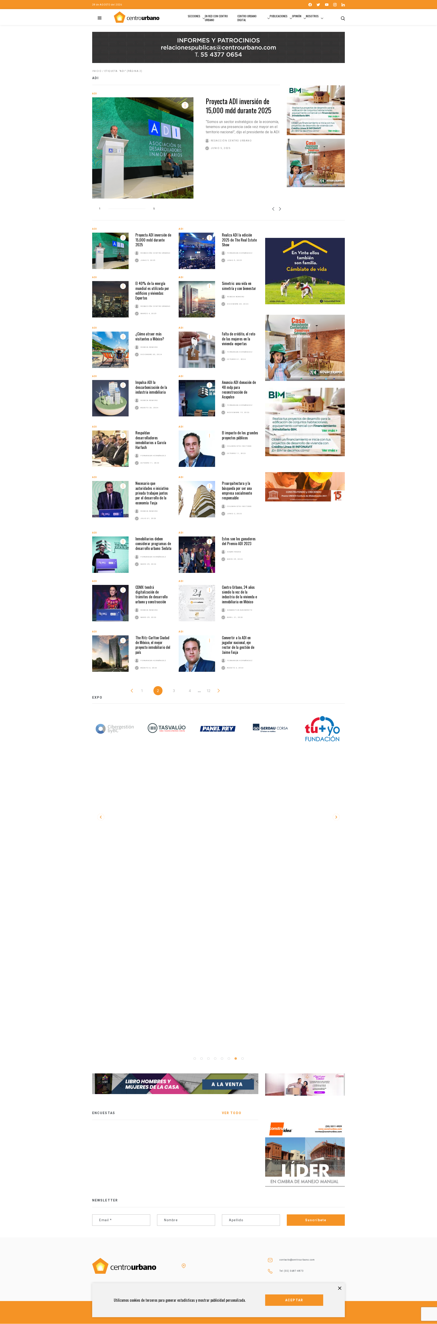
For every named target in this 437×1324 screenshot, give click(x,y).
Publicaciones (278, 16)
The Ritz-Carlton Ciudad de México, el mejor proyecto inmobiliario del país (152, 645)
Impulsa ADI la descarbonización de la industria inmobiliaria (151, 387)
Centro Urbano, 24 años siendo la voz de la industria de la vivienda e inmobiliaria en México (239, 594)
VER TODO (231, 1113)
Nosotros (312, 16)
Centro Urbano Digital (247, 18)
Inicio (97, 71)
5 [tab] (222, 1058)
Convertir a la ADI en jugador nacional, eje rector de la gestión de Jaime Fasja (238, 645)
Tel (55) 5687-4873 (291, 1271)
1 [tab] (194, 1058)
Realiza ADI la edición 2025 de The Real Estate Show (239, 239)
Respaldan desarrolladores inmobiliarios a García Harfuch (150, 440)
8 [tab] (242, 1058)
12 (209, 690)
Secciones (194, 16)
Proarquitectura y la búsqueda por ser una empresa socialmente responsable (237, 491)
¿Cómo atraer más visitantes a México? (149, 336)
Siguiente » (219, 690)
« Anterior (132, 690)
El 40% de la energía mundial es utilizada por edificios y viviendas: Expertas (152, 291)
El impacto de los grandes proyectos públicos (240, 435)
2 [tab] (201, 1058)
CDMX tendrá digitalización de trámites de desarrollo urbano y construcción (151, 594)
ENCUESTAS (103, 1113)
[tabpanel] (270, 729)
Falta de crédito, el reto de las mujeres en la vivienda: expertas (238, 338)
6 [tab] (228, 1058)
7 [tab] (235, 1058)
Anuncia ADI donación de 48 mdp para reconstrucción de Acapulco (239, 390)
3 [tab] (208, 1058)
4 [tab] (215, 1058)
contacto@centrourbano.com (297, 1260)
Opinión (296, 16)
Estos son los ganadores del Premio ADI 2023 (239, 541)
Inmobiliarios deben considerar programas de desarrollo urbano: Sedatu (153, 543)
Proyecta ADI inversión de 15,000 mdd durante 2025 (238, 105)
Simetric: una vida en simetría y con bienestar (239, 286)
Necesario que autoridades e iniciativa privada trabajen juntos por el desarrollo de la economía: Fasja (151, 493)
